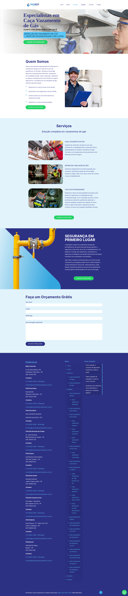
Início (69, 366)
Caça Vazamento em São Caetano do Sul (75, 478)
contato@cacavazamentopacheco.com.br (39, 385)
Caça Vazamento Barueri (75, 394)
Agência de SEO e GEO (65, 592)
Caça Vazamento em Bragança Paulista (75, 569)
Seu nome (29, 302)
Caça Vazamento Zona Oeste (75, 410)
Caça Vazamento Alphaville (75, 402)
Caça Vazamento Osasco (75, 518)
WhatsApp (29, 315)
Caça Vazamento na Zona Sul (75, 447)
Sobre (69, 369)
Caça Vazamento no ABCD (75, 468)
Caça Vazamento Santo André (76, 497)
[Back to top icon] (100, 592)
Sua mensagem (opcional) (34, 322)
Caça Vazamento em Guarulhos (75, 536)
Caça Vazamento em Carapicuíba (75, 524)
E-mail (28, 309)
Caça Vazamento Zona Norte (75, 462)
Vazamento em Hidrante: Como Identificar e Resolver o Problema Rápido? (93, 389)
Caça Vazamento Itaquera (75, 423)
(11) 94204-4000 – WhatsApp (35, 381)
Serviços (70, 373)
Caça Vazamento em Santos (75, 562)
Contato (70, 576)
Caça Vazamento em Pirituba (75, 550)
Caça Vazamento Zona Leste (75, 416)
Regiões (69, 389)
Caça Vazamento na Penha (75, 431)
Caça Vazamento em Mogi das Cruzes (75, 543)
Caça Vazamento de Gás (75, 384)
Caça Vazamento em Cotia (75, 530)
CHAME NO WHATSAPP (35, 42)
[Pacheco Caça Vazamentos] (33, 4)
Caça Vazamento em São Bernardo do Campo (76, 508)
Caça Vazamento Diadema (75, 489)
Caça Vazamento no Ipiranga (75, 455)
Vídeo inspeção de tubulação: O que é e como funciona (92, 379)
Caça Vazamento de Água (75, 378)
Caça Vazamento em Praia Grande (75, 556)
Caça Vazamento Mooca (75, 440)
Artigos (69, 579)
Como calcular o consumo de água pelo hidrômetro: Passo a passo (93, 368)
